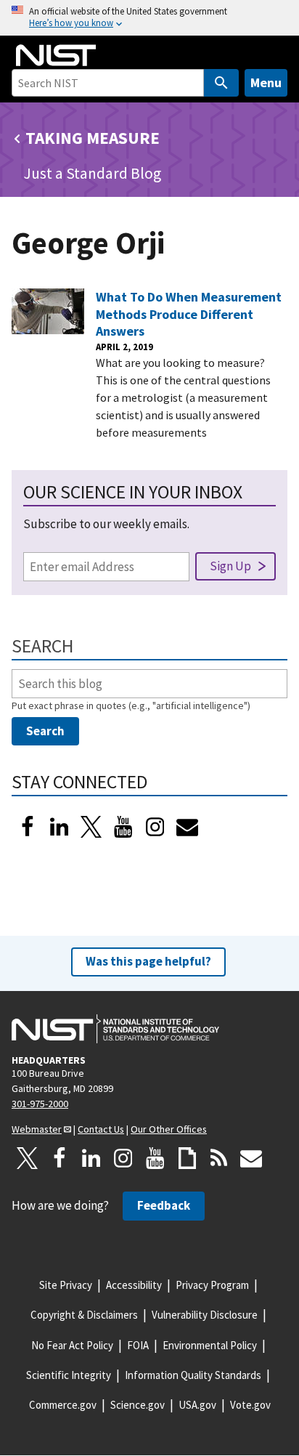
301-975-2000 (40, 1103)
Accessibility (134, 1285)
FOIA (138, 1345)
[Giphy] (187, 1158)
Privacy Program (212, 1285)
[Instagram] (155, 827)
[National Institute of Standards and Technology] (115, 1028)
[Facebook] (28, 827)
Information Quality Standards (193, 1375)
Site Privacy (65, 1285)
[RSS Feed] (219, 1158)
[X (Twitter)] (91, 827)
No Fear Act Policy (72, 1345)
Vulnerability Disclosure (205, 1315)
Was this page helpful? (148, 961)
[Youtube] (123, 827)
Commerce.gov (63, 1405)
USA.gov (197, 1405)
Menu (266, 82)
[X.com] (28, 1158)
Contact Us (101, 1129)
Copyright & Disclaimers (84, 1315)
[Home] (56, 55)
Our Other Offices (169, 1129)
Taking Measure (92, 137)
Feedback (163, 1205)
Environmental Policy (210, 1345)
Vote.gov (250, 1405)
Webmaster (37, 1129)
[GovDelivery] (187, 827)
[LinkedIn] (59, 827)
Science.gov (137, 1405)
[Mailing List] (251, 1158)
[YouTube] (155, 1158)
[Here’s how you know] (149, 18)
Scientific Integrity (68, 1375)
